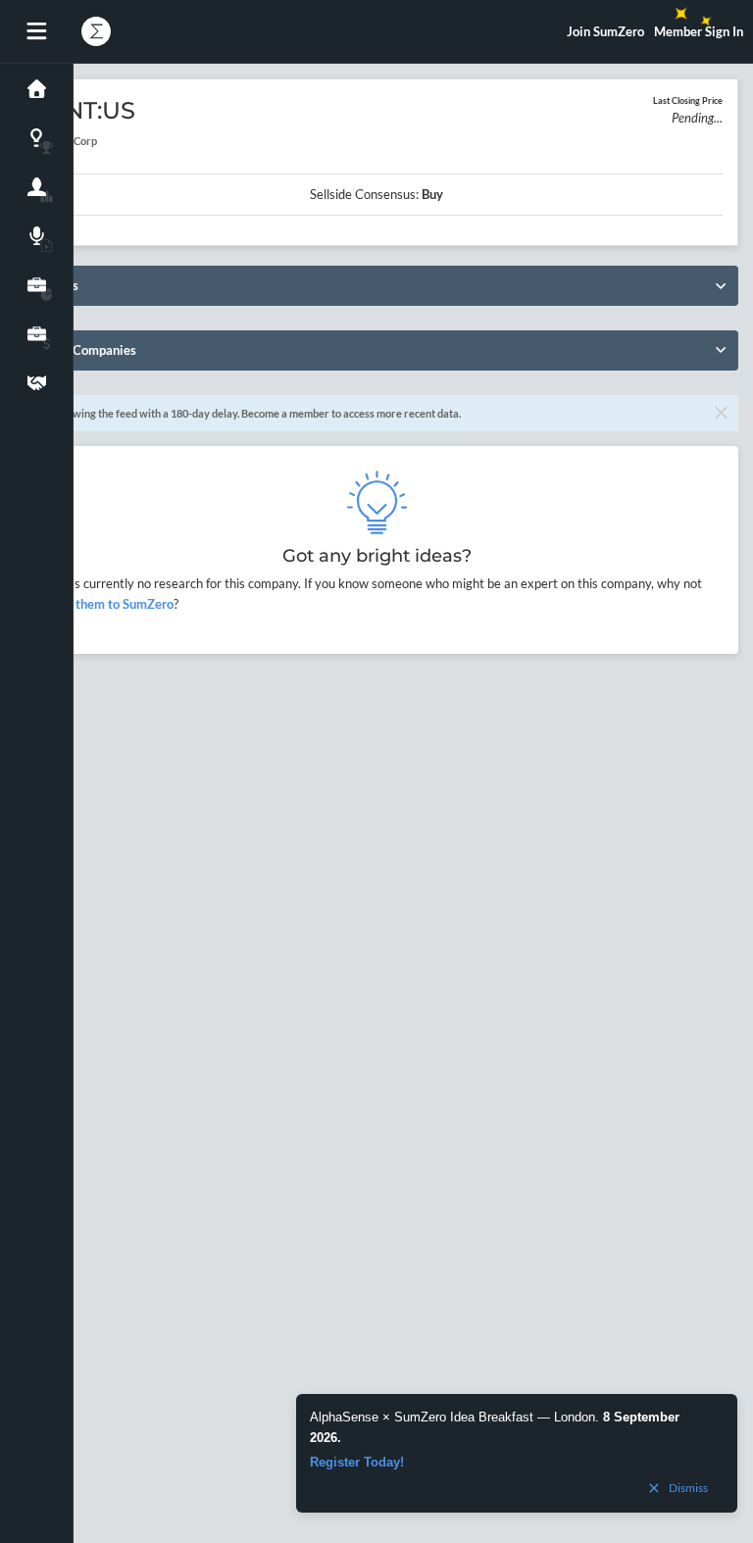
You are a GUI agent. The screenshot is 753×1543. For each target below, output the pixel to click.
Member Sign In (698, 31)
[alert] (516, 1453)
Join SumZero (605, 31)
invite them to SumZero (106, 604)
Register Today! (357, 1462)
